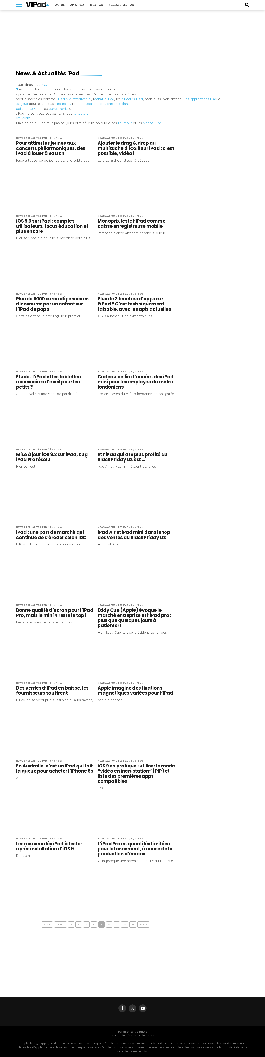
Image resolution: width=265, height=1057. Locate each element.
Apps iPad (77, 5)
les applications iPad (201, 99)
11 (133, 924)
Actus (60, 5)
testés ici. (63, 104)
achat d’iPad (104, 99)
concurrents (58, 108)
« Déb (47, 924)
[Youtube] (143, 1008)
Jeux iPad (96, 5)
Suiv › (143, 924)
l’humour (125, 123)
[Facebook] (122, 1008)
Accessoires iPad (121, 5)
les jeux (22, 104)
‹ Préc (60, 924)
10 (124, 924)
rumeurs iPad (132, 99)
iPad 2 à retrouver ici (74, 99)
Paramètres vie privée (132, 1031)
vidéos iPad (152, 123)
